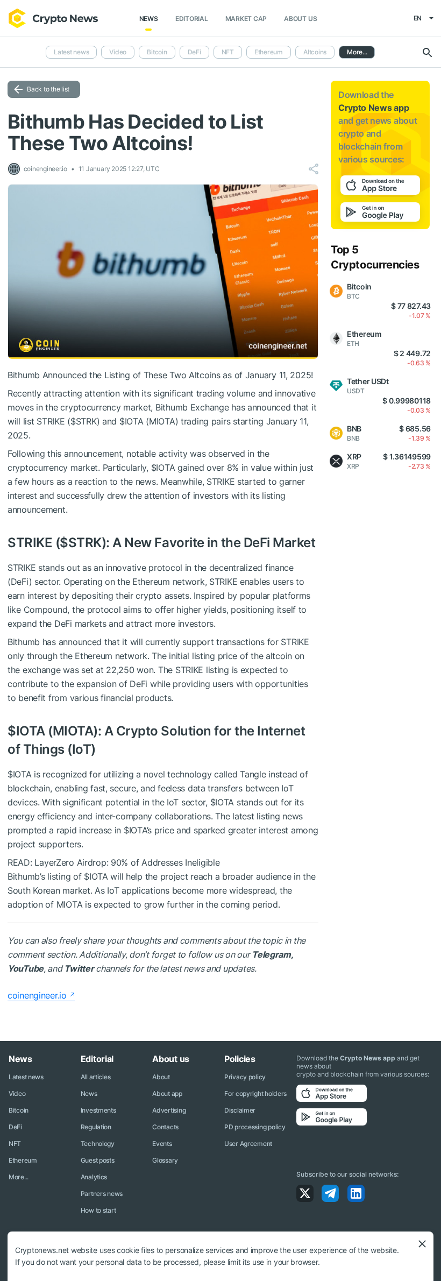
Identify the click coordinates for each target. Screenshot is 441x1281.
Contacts (165, 1127)
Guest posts (98, 1160)
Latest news (71, 52)
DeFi (194, 52)
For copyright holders (255, 1093)
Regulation (96, 1127)
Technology (98, 1144)
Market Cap (246, 19)
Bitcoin (157, 52)
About (161, 1077)
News (148, 19)
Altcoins (314, 52)
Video (117, 52)
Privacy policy (245, 1077)
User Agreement (248, 1144)
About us (300, 19)
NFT (228, 52)
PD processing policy (254, 1127)
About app (167, 1093)
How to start (98, 1210)
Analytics (94, 1177)
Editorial (191, 19)
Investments (98, 1110)
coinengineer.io (37, 995)
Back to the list (48, 89)
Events (162, 1144)
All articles (96, 1077)
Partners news (102, 1194)
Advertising (169, 1110)
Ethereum (268, 52)
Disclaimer (239, 1110)
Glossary (165, 1160)
